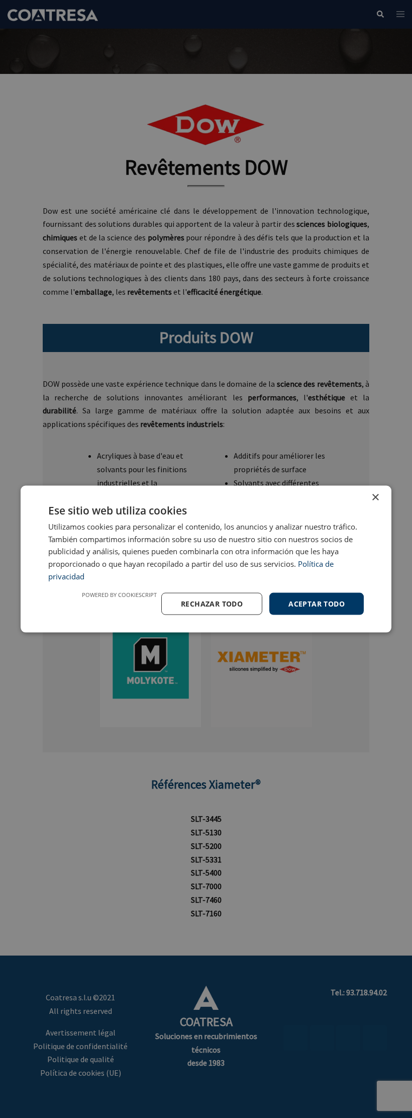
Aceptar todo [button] (316, 603)
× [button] (375, 497)
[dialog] (206, 559)
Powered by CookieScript (119, 594)
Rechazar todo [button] (212, 603)
